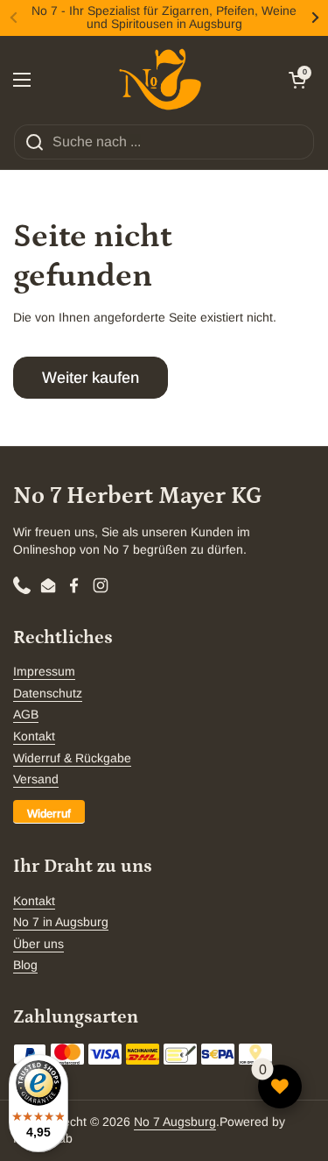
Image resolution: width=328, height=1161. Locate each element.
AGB (25, 714)
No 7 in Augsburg (60, 922)
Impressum (44, 671)
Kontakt (34, 736)
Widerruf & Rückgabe (72, 758)
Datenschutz (47, 693)
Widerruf (49, 813)
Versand (36, 779)
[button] (297, 79)
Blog (25, 965)
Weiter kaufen (90, 377)
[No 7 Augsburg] (160, 80)
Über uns (38, 944)
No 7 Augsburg (175, 1122)
